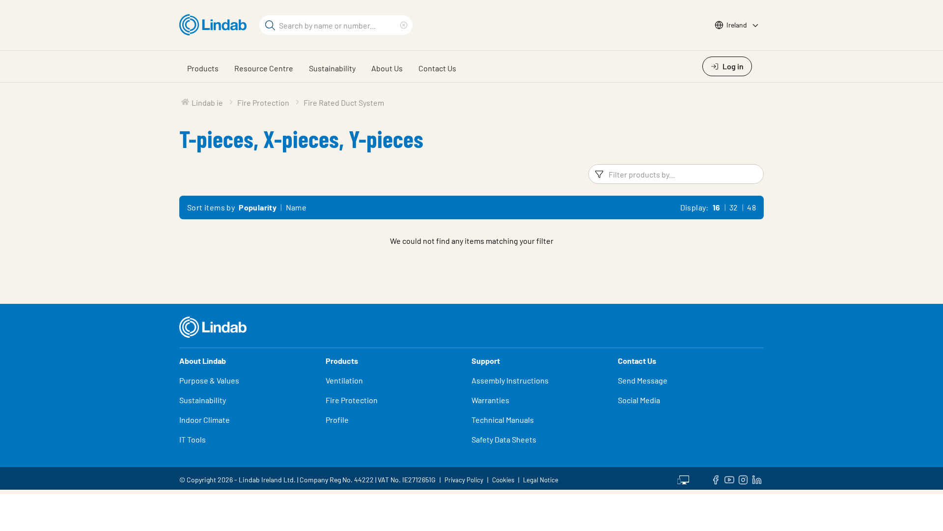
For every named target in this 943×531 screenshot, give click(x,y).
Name (296, 207)
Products (203, 68)
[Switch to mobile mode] (683, 478)
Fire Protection (352, 400)
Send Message (642, 380)
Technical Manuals (503, 419)
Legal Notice (540, 480)
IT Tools (192, 439)
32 (733, 207)
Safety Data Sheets (504, 439)
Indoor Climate (204, 419)
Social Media (639, 400)
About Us (387, 68)
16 (717, 207)
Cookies (503, 480)
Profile (337, 419)
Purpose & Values (209, 380)
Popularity (258, 207)
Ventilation (344, 380)
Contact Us (437, 68)
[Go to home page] (215, 25)
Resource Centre (263, 68)
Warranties (490, 400)
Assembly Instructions (510, 380)
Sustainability (332, 68)
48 (751, 207)
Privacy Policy (463, 480)
